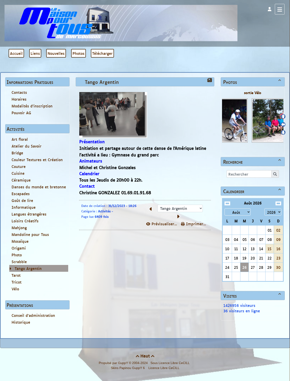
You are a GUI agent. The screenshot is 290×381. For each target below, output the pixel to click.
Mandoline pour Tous (30, 234)
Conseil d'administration (33, 315)
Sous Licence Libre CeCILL (170, 363)
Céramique (21, 180)
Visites (252, 295)
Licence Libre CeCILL (163, 368)
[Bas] (283, 132)
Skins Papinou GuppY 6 (129, 368)
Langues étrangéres (29, 214)
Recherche (252, 161)
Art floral (20, 139)
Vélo (15, 289)
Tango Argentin (28, 268)
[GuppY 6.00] (121, 23)
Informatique (24, 207)
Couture (19, 166)
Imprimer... (195, 224)
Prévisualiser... (164, 224)
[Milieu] (283, 124)
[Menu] (280, 9)
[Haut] (283, 116)
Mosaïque (20, 241)
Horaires (19, 99)
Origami (19, 248)
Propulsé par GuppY (114, 363)
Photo (17, 255)
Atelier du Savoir (26, 146)
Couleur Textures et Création (37, 160)
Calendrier (252, 191)
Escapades (21, 194)
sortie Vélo (252, 92)
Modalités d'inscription (32, 106)
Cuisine (18, 173)
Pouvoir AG (21, 113)
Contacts (19, 92)
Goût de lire (22, 200)
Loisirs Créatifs (25, 221)
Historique (21, 322)
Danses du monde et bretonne (39, 187)
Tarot (16, 275)
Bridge (17, 153)
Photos (252, 82)
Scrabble (19, 262)
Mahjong (19, 228)
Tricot (17, 282)
